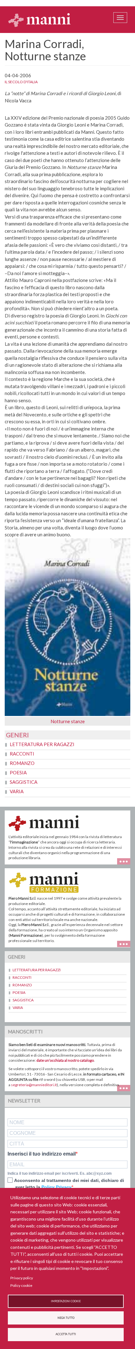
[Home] (39, 19)
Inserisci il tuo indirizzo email (42, 1154)
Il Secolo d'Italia (21, 81)
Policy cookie (21, 1285)
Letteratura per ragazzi (42, 744)
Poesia (18, 772)
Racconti (22, 753)
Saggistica (23, 782)
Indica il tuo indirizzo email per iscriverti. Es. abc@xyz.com (60, 1173)
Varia (17, 791)
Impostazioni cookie (66, 1301)
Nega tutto (65, 1317)
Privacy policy (21, 1278)
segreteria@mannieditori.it (34, 1084)
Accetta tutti (66, 1334)
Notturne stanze (68, 721)
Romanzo (22, 763)
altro (126, 943)
